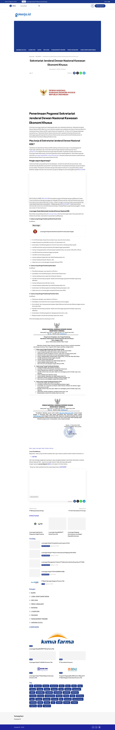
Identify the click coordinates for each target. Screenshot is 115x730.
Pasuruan (38, 699)
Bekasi (74, 686)
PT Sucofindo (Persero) (66, 662)
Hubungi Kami (100, 6)
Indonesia (67, 689)
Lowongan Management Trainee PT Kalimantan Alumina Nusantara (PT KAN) (63, 562)
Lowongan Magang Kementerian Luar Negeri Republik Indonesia (75, 534)
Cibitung (32, 689)
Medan (72, 696)
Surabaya (74, 702)
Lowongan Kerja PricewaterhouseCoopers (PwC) (56, 543)
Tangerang (33, 706)
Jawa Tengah (58, 692)
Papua (32, 699)
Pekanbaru (46, 699)
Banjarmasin (54, 686)
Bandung (45, 686)
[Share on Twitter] (77, 73)
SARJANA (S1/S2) (21, 50)
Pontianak (54, 699)
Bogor (80, 686)
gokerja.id (32, 151)
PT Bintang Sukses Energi (36, 510)
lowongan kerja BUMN (41, 155)
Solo (53, 702)
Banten (62, 686)
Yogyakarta (47, 706)
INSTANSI (34, 608)
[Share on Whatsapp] (80, 73)
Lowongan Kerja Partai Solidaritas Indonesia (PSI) (39, 1)
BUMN (39, 50)
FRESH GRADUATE (72, 50)
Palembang (80, 696)
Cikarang (40, 689)
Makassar (59, 696)
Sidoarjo (47, 702)
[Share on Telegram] (84, 73)
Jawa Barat (49, 692)
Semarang (33, 702)
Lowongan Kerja (50, 696)
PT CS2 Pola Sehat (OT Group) (77, 510)
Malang (66, 696)
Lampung (40, 696)
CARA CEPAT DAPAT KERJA (88, 50)
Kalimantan (75, 692)
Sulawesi (59, 702)
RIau (61, 699)
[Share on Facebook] (74, 73)
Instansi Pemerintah (53, 155)
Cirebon (47, 689)
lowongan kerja (52, 214)
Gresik (61, 689)
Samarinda (68, 699)
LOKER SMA (31, 50)
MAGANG (34, 615)
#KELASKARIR (81, 169)
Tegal (39, 706)
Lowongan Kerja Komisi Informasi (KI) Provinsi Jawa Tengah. (57, 231)
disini (49, 464)
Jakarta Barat (40, 692)
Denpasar (54, 689)
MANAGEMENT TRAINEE (58, 50)
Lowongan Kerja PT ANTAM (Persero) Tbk (40, 662)
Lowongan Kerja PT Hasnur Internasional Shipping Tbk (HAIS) (59, 552)
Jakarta (32, 692)
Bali (31, 686)
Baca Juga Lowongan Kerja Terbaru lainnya (41, 448)
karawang (32, 696)
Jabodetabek (76, 689)
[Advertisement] (57, 34)
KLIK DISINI (63, 467)
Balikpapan (38, 686)
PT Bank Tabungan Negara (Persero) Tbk (53, 581)
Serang (40, 702)
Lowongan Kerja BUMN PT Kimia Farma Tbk (41, 649)
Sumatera (66, 702)
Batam (68, 686)
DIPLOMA (46, 50)
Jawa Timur (66, 692)
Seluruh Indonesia (77, 699)
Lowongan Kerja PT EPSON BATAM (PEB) (53, 571)
